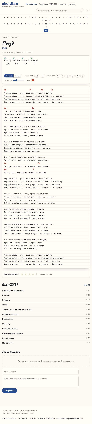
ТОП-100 (53, 4)
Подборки (43, 4)
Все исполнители (9, 418)
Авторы (5, 37)
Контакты (50, 418)
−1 (37, 76)
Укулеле (9, 76)
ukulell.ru (13, 4)
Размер (8, 80)
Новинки (62, 4)
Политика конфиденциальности (69, 418)
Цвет (28, 80)
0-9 (46, 30)
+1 (42, 76)
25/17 (17, 37)
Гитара (17, 76)
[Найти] (82, 11)
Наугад (72, 4)
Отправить (9, 390)
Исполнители (31, 4)
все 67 (87, 285)
